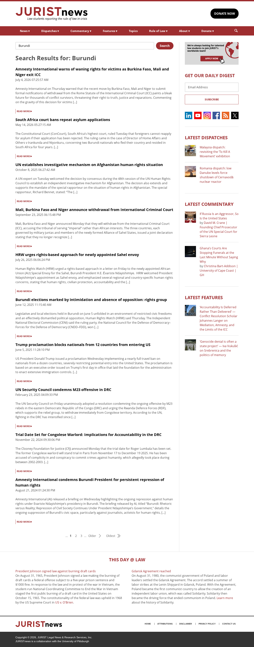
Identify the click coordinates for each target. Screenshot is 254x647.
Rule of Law (158, 31)
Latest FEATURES (204, 297)
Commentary (80, 31)
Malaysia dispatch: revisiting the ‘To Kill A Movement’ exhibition (215, 151)
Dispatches (50, 31)
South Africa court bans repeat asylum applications (62, 119)
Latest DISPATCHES (206, 137)
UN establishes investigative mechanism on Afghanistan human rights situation (89, 164)
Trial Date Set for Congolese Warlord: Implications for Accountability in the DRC (88, 434)
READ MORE (24, 111)
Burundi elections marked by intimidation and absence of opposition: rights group (91, 299)
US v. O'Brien (64, 602)
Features (110, 31)
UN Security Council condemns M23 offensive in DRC (63, 389)
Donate (207, 31)
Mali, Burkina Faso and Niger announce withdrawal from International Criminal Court (94, 209)
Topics (133, 31)
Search (165, 46)
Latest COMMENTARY (209, 204)
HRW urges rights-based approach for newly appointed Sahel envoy (77, 254)
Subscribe (212, 99)
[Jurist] (51, 14)
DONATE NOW (224, 14)
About (184, 31)
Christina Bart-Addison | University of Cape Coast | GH (219, 270)
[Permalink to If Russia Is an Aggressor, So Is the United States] (190, 217)
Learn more (225, 598)
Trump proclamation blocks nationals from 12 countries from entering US (82, 344)
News (25, 31)
